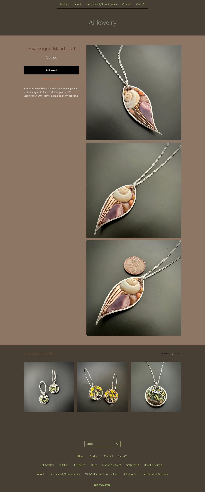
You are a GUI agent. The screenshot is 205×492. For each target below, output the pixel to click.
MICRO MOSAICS (111, 465)
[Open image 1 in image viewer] (133, 92)
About (77, 4)
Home (81, 456)
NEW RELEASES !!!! (153, 465)
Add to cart (51, 70)
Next (177, 353)
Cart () (140, 4)
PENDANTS (80, 465)
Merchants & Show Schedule (102, 4)
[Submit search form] (117, 444)
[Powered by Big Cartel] (102, 485)
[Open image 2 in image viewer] (133, 190)
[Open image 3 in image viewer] (133, 288)
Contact (126, 4)
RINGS (94, 465)
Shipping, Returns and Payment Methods (146, 474)
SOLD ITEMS (132, 465)
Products (64, 4)
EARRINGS (64, 465)
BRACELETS (48, 465)
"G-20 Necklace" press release (102, 474)
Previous (165, 353)
